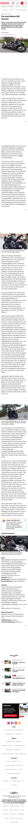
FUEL (23, 781)
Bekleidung (17, 6)
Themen (20, 769)
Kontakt (8, 761)
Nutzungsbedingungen (10, 765)
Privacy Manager (8, 769)
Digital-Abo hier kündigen (8, 753)
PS (10, 781)
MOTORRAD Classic (16, 781)
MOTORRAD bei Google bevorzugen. (14, 528)
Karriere (15, 769)
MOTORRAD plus (9, 749)
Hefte (13, 0)
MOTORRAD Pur (18, 749)
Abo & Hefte (14, 785)
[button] (14, 45)
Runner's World (19, 818)
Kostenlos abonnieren (10, 715)
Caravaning (5, 810)
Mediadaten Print (10, 734)
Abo (10, 0)
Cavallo (11, 810)
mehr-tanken (6, 814)
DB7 (16, 333)
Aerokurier (6, 806)
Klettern (22, 810)
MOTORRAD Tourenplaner (19, 745)
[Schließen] (24, 520)
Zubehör (23, 6)
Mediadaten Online (19, 730)
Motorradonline (20, 814)
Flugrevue (17, 810)
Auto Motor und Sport (15, 806)
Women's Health (14, 822)
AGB (19, 761)
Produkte (17, 0)
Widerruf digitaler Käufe (20, 753)
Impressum (14, 761)
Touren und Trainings (8, 730)
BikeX (22, 806)
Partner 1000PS (18, 734)
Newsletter (18, 741)
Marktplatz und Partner (7, 745)
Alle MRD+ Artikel (4, 6)
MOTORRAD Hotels (10, 741)
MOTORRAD (5, 781)
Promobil (12, 818)
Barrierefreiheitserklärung (14, 773)
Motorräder (11, 6)
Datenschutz (19, 765)
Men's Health (13, 814)
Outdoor (6, 818)
